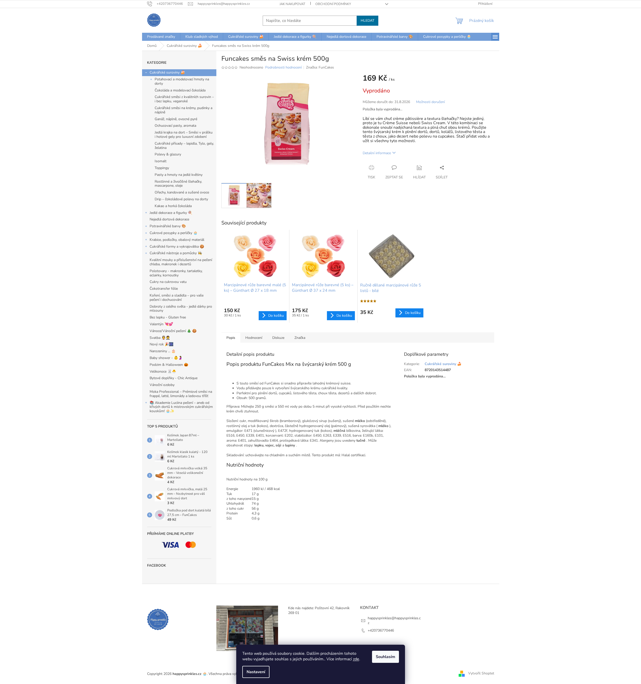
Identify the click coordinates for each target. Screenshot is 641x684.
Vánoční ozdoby (162, 384)
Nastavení (256, 672)
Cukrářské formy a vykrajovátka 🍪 (177, 246)
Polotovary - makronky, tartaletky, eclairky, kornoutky (176, 273)
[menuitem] (161, 37)
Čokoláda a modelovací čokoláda (180, 90)
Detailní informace (377, 153)
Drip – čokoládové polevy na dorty (181, 199)
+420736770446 (381, 630)
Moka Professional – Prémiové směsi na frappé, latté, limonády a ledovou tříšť (181, 393)
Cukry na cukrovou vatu (168, 281)
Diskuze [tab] (278, 337)
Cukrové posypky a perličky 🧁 (173, 233)
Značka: (320, 67)
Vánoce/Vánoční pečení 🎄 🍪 (173, 331)
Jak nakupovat (292, 4)
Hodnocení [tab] (253, 337)
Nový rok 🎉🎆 (161, 344)
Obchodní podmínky (333, 4)
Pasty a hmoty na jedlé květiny (179, 174)
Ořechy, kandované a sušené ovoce (182, 192)
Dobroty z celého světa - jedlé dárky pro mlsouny (181, 308)
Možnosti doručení (430, 102)
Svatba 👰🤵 (160, 337)
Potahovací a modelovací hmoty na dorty (182, 81)
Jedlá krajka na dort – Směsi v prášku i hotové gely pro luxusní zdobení (184, 134)
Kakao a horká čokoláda (173, 206)
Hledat (367, 20)
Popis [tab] (230, 337)
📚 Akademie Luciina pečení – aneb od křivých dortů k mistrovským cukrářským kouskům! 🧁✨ (181, 407)
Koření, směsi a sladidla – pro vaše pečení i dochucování (177, 297)
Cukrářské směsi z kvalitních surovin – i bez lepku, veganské (184, 99)
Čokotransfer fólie (164, 288)
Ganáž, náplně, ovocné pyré (176, 119)
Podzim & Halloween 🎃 (169, 364)
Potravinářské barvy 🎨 (168, 226)
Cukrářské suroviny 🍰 (167, 72)
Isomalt (160, 161)
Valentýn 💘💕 (161, 324)
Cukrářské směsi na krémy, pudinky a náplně (183, 110)
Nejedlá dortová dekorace (169, 219)
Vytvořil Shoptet (481, 673)
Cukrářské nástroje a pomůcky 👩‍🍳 (176, 253)
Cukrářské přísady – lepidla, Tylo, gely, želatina (184, 145)
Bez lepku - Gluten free (168, 317)
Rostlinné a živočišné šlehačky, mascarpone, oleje (178, 183)
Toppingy (162, 168)
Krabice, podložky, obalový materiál (177, 239)
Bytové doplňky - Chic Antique (173, 378)
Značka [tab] (299, 337)
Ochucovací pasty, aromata (175, 125)
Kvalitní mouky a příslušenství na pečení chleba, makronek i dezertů (181, 262)
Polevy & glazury (168, 154)
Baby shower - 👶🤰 (166, 357)
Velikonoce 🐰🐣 (163, 371)
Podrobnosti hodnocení (283, 67)
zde (356, 659)
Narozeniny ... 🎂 (163, 351)
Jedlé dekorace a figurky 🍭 (171, 212)
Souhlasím (385, 657)
